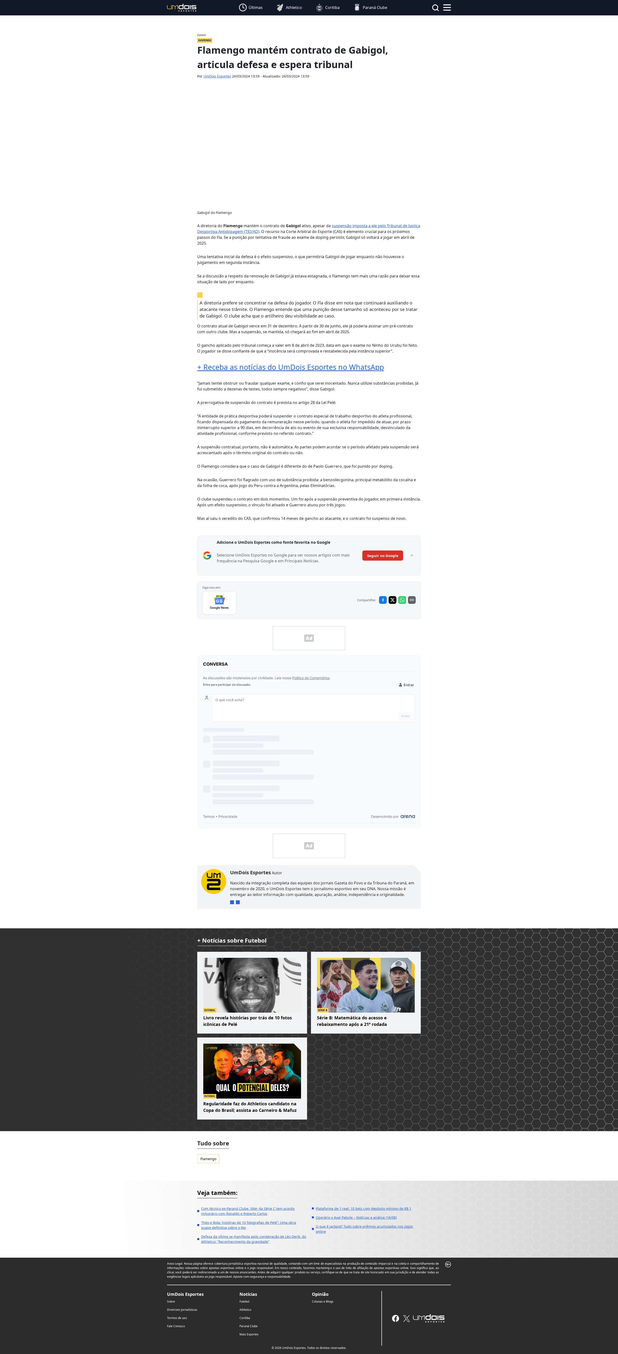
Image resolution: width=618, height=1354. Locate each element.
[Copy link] (412, 600)
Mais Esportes (249, 1334)
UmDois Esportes (217, 76)
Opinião (320, 1294)
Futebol (244, 1301)
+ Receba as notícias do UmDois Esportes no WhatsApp (290, 367)
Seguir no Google (382, 555)
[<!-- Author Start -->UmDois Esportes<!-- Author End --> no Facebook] (238, 902)
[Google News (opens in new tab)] (219, 603)
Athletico (245, 1310)
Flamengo (208, 1159)
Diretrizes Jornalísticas (182, 1310)
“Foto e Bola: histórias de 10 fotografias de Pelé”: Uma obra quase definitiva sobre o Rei (248, 1225)
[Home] (182, 7)
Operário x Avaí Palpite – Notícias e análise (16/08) (356, 1217)
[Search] (435, 8)
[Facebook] (395, 1318)
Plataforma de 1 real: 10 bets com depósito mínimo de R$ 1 (363, 1208)
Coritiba (244, 1318)
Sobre (171, 1301)
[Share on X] (392, 600)
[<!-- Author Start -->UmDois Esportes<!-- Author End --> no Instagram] (232, 902)
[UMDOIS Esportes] (429, 1318)
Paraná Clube (248, 1326)
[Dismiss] (412, 555)
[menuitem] (251, 8)
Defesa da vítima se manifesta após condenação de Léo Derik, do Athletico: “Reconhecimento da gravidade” (253, 1239)
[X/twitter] (406, 1318)
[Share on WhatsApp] (402, 600)
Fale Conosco (176, 1326)
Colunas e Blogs (322, 1301)
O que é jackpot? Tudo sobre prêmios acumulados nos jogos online (364, 1229)
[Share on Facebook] (383, 600)
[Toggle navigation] (447, 7)
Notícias (248, 1294)
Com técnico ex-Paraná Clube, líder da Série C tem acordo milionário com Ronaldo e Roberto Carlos (248, 1211)
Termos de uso (177, 1318)
